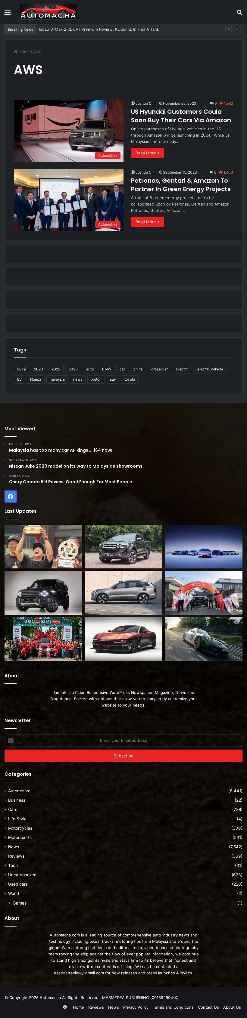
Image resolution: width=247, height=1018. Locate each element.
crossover (159, 369)
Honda (35, 379)
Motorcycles (20, 828)
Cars (12, 809)
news (77, 379)
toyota (129, 379)
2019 (21, 369)
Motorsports (20, 837)
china (138, 369)
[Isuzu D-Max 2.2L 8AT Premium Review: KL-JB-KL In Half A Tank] (123, 547)
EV (19, 379)
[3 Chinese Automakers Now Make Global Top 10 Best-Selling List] (203, 547)
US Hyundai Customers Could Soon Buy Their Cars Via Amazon (181, 115)
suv (113, 379)
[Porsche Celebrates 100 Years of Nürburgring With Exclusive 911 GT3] (203, 639)
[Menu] (8, 14)
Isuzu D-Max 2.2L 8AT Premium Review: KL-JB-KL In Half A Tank (99, 29)
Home (23, 51)
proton (96, 379)
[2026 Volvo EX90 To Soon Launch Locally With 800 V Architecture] (123, 593)
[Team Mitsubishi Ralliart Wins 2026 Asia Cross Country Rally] (43, 639)
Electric (182, 369)
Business (16, 800)
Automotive (19, 790)
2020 (38, 369)
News (13, 846)
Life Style (17, 818)
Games (20, 902)
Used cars (18, 884)
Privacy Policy (136, 1007)
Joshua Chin (146, 103)
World (13, 893)
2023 (73, 369)
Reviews (16, 856)
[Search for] (239, 14)
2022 (56, 369)
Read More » (147, 152)
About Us (232, 1007)
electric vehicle (210, 369)
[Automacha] (48, 12)
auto (90, 369)
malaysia (57, 379)
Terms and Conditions (173, 1007)
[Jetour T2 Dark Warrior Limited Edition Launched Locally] (43, 593)
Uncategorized (22, 874)
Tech (13, 865)
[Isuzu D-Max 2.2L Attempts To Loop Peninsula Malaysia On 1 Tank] (203, 593)
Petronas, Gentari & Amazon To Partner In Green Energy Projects (181, 184)
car (122, 369)
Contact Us (208, 1007)
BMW (106, 369)
